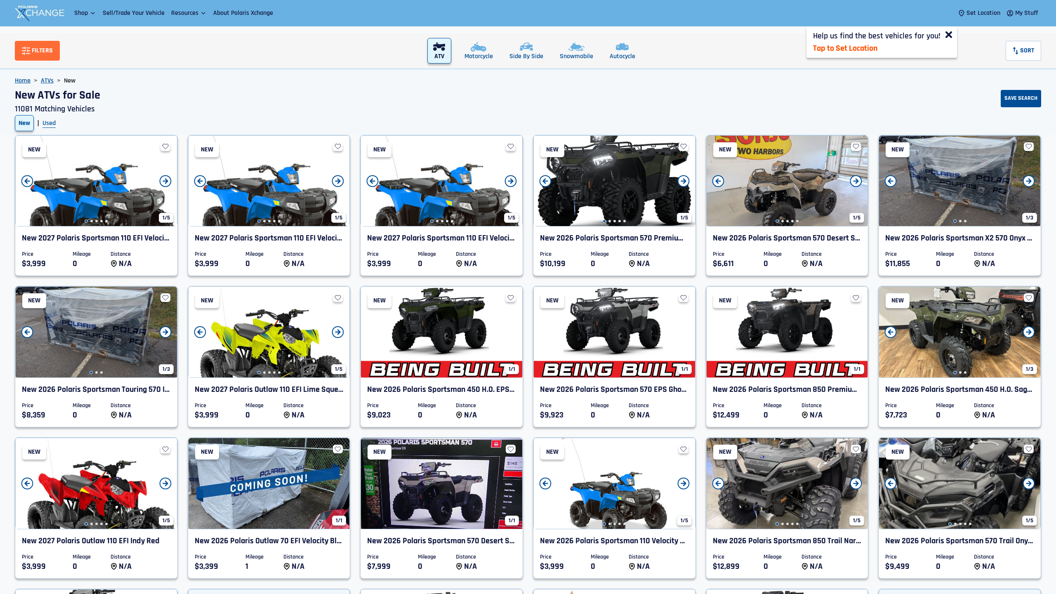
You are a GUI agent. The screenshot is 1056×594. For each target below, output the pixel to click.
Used (49, 123)
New (24, 123)
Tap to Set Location (845, 48)
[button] (85, 13)
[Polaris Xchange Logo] (39, 13)
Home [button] (23, 80)
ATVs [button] (47, 80)
